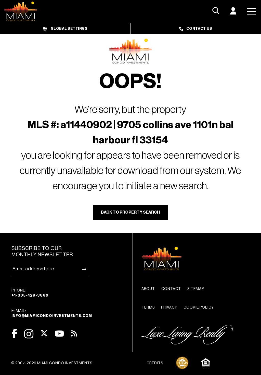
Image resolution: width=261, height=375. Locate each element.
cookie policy (199, 307)
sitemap (195, 289)
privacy (169, 307)
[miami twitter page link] (44, 333)
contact (171, 289)
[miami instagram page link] (28, 334)
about (148, 289)
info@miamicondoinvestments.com (51, 316)
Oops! (130, 82)
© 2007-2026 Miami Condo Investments (51, 363)
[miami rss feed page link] (74, 333)
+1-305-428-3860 (29, 295)
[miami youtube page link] (59, 333)
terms (148, 307)
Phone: (29, 292)
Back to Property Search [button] (130, 212)
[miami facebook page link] (14, 333)
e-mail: (51, 313)
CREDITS (155, 363)
